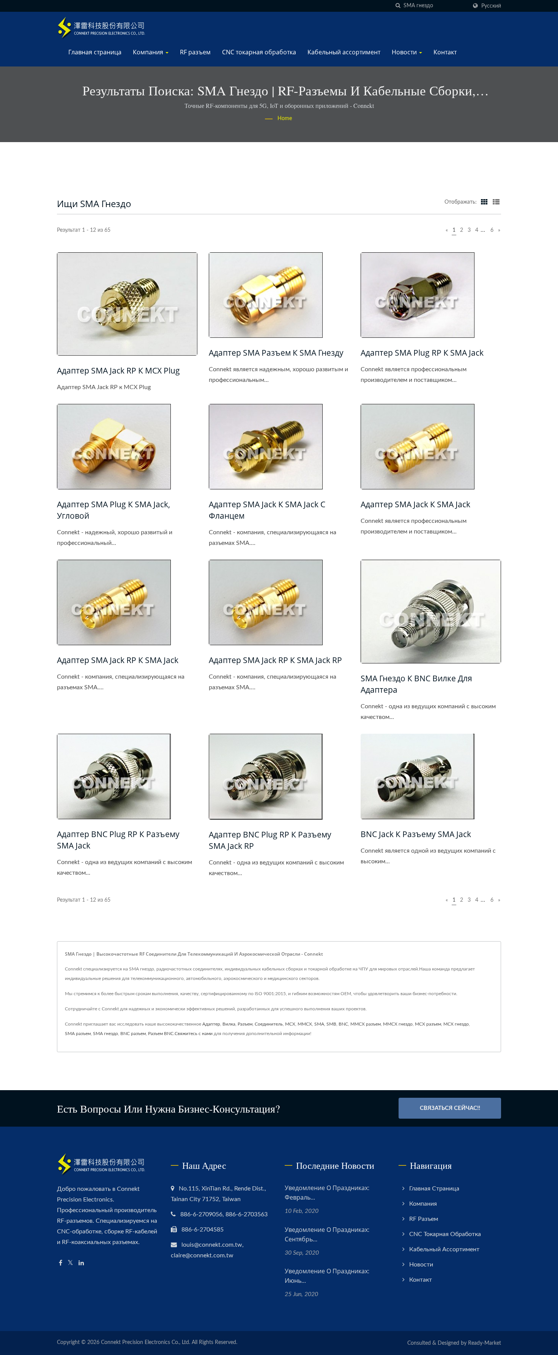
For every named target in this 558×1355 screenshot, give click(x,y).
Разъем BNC (160, 1033)
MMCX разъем (365, 1024)
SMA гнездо (105, 1033)
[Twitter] (70, 1263)
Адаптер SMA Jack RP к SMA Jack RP (275, 660)
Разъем (245, 1024)
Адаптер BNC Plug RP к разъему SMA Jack (118, 840)
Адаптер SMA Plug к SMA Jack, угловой (113, 510)
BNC (343, 1024)
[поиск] (398, 5)
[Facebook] (60, 1263)
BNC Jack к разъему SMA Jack (416, 834)
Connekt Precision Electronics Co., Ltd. (145, 1342)
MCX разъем (428, 1024)
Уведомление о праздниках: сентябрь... (327, 1234)
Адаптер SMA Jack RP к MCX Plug (118, 370)
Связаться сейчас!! (450, 1108)
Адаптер (211, 1024)
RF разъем (195, 52)
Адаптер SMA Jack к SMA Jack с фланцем (267, 510)
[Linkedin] (81, 1263)
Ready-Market (484, 1343)
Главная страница (94, 52)
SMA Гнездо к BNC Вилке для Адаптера (416, 684)
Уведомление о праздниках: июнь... (327, 1276)
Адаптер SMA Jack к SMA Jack (415, 504)
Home (284, 118)
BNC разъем (133, 1033)
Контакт (445, 52)
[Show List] (496, 202)
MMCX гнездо (398, 1024)
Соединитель (269, 1024)
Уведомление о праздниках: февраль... (327, 1192)
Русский (491, 6)
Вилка (228, 1024)
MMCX (305, 1024)
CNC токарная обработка (259, 52)
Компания (149, 52)
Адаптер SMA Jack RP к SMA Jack (117, 660)
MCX (290, 1024)
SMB (331, 1024)
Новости (405, 52)
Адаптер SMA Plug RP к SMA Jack (422, 352)
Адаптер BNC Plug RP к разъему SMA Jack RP (270, 840)
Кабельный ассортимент (343, 52)
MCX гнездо (456, 1024)
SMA (319, 1024)
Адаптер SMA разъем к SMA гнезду (276, 352)
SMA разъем (78, 1033)
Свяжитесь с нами (194, 1033)
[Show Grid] (484, 202)
